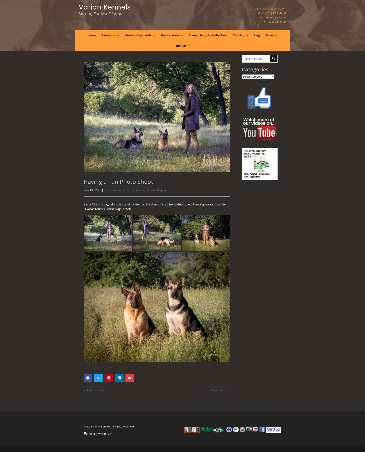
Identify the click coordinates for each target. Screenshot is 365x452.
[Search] (273, 58)
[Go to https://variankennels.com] (104, 11)
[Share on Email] (129, 378)
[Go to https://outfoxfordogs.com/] (273, 430)
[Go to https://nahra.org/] (249, 429)
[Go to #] (213, 430)
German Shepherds (158, 190)
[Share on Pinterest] (109, 378)
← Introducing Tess (96, 390)
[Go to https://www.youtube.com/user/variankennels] (256, 429)
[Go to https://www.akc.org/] (229, 429)
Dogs (130, 190)
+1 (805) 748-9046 (275, 22)
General (139, 190)
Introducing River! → (217, 390)
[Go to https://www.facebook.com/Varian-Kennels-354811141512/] (262, 429)
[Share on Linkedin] (119, 378)
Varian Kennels (114, 190)
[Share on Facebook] (88, 378)
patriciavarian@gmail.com (270, 8)
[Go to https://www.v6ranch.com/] (192, 430)
